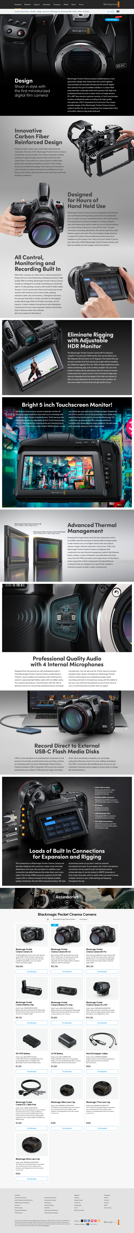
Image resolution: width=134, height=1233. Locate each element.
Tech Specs (86, 11)
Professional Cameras (20, 1197)
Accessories (46, 11)
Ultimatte (17, 1205)
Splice (73, 4)
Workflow (33, 11)
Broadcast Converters (50, 1200)
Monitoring (47, 1202)
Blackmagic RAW (66, 11)
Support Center (78, 1200)
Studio (74, 11)
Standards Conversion (50, 1197)
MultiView (47, 1207)
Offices (106, 1197)
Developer (46, 4)
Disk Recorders (19, 1207)
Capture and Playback (20, 1210)
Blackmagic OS (55, 11)
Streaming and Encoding (51, 1213)
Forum (81, 4)
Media (66, 4)
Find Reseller (112, 19)
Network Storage (49, 1205)
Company (57, 4)
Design (39, 11)
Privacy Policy (107, 1207)
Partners (106, 1202)
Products (18, 4)
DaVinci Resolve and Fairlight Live (24, 1200)
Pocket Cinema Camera (22, 11)
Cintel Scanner (19, 1213)
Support (37, 4)
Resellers (27, 4)
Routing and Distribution (51, 1210)
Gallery (79, 11)
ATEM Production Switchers (22, 1202)
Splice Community (79, 1210)
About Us (106, 1200)
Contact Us (77, 1202)
